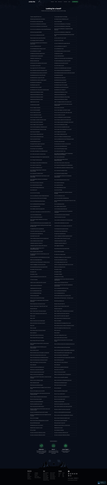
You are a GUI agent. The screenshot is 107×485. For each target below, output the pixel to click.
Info (59, 476)
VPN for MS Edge (45, 477)
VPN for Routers (52, 478)
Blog (63, 475)
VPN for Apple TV (53, 476)
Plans (56, 1)
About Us (59, 472)
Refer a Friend (37, 476)
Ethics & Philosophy (38, 477)
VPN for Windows (45, 472)
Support (28, 475)
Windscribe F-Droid (46, 480)
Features (52, 1)
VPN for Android (52, 472)
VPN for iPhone (45, 478)
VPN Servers (29, 478)
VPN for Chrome (45, 475)
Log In (69, 1)
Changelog (36, 472)
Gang (63, 476)
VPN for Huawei (52, 477)
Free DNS (28, 477)
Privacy (63, 472)
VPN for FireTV (52, 475)
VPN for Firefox (45, 476)
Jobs (59, 475)
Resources (60, 1)
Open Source (29, 476)
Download (65, 1)
